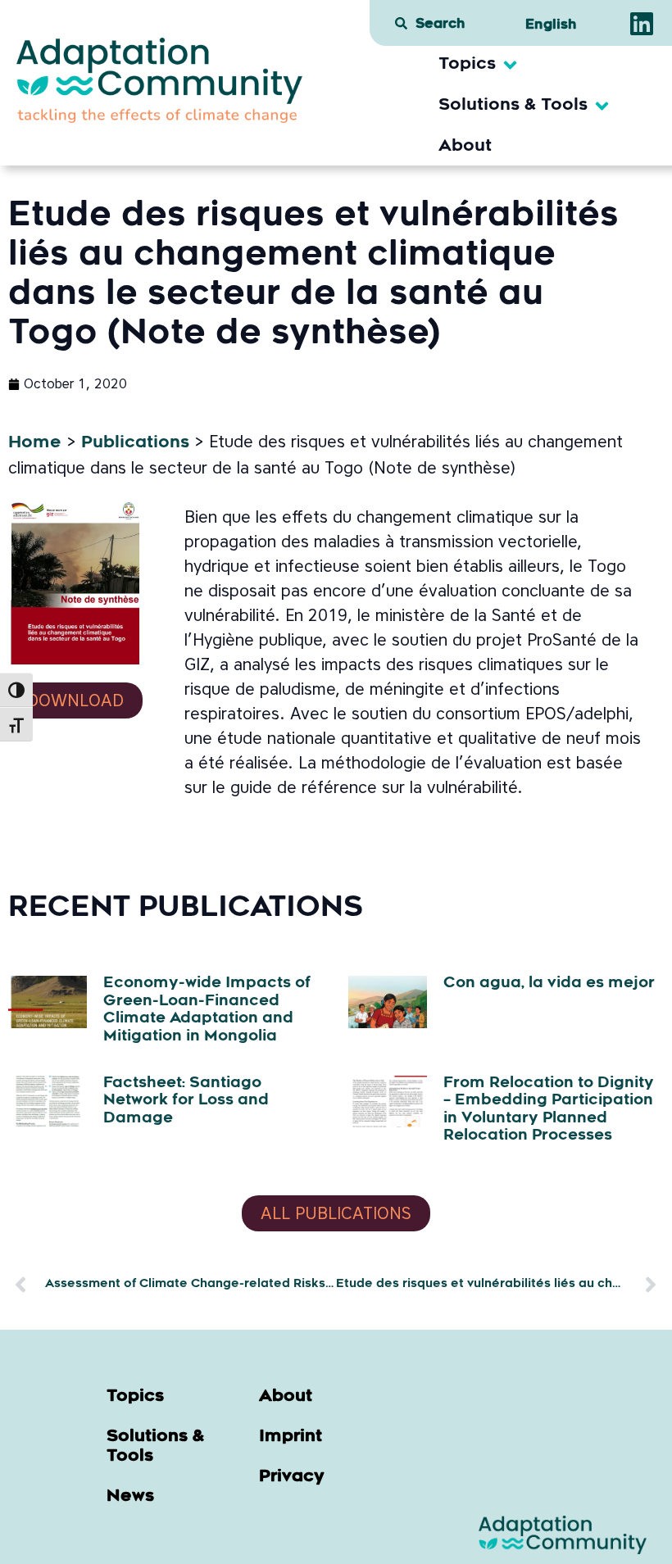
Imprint (290, 1437)
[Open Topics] (510, 64)
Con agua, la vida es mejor (549, 984)
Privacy (292, 1477)
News (130, 1497)
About (285, 1397)
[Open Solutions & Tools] (602, 105)
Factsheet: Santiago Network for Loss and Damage (186, 1102)
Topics (135, 1397)
